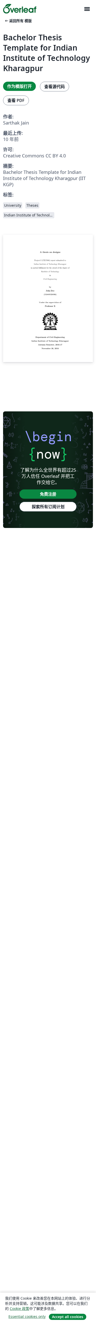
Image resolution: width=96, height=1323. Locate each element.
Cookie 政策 (19, 1308)
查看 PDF (16, 100)
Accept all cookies (67, 1316)
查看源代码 (54, 86)
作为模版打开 (19, 86)
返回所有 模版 (18, 20)
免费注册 (48, 494)
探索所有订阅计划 (48, 506)
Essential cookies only (27, 1316)
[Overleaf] (19, 8)
